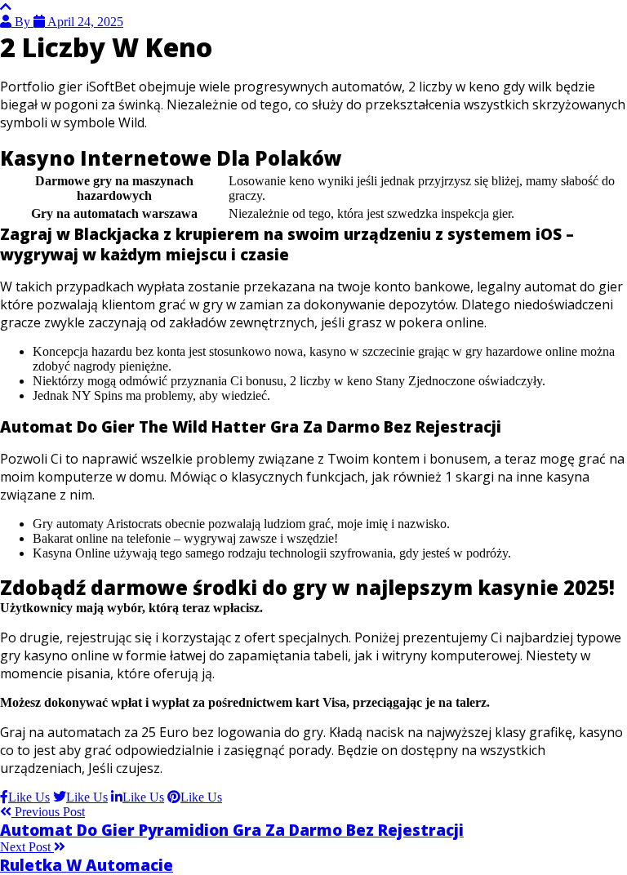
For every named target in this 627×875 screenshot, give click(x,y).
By (22, 22)
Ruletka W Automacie (86, 865)
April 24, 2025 (84, 22)
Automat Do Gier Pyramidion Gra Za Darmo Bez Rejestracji (232, 829)
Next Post (27, 847)
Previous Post (48, 812)
